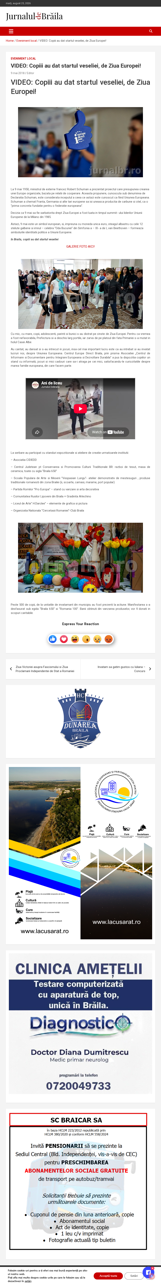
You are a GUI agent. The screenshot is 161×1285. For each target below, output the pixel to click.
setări (28, 1281)
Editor (30, 73)
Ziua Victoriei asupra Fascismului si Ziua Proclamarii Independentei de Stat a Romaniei (45, 669)
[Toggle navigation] (11, 31)
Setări (134, 1276)
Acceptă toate (108, 1276)
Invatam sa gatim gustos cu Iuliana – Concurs (121, 669)
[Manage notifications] (152, 1276)
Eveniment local (23, 58)
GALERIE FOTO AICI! (80, 246)
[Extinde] (147, 958)
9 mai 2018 (18, 73)
